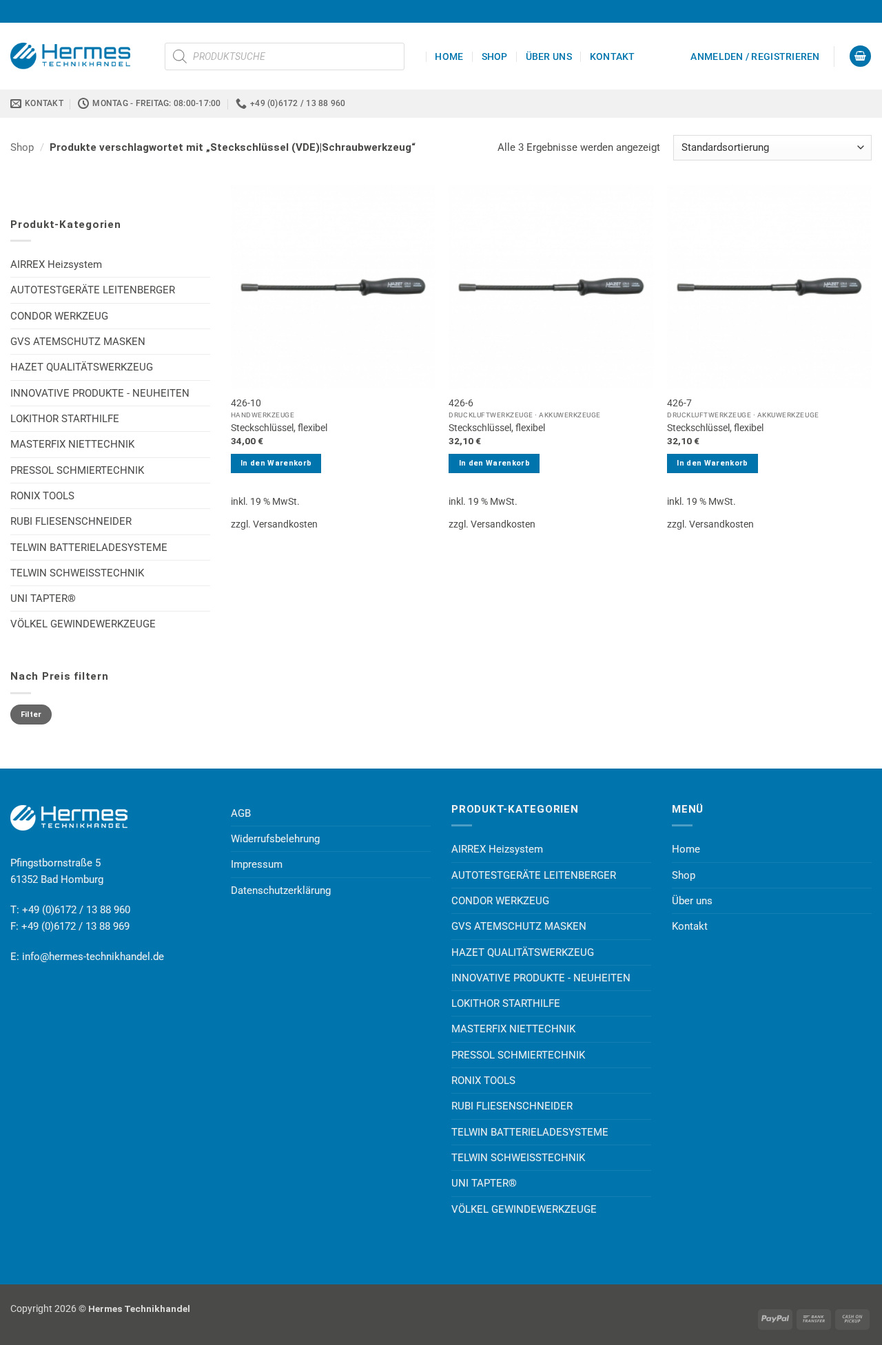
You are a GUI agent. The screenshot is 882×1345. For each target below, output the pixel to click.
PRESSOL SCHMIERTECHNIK (77, 470)
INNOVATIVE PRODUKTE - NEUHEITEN (99, 393)
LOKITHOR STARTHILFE (64, 419)
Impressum (257, 864)
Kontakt (612, 56)
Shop (495, 56)
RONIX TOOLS (42, 496)
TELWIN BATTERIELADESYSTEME (88, 547)
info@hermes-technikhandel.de (93, 956)
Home (449, 56)
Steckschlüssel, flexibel (279, 427)
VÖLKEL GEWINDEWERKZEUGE (83, 624)
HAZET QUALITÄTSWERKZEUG (81, 367)
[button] (754, 56)
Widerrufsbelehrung (275, 839)
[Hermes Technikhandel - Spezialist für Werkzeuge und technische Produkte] (77, 56)
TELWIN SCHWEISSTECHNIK (77, 573)
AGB (241, 813)
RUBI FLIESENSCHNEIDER (71, 521)
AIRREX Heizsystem (56, 264)
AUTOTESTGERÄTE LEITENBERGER (92, 290)
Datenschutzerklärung (281, 890)
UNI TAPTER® (43, 598)
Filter (31, 714)
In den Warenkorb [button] (275, 463)
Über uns (549, 56)
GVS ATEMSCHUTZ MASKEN (77, 341)
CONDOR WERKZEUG (59, 316)
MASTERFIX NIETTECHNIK (72, 444)
